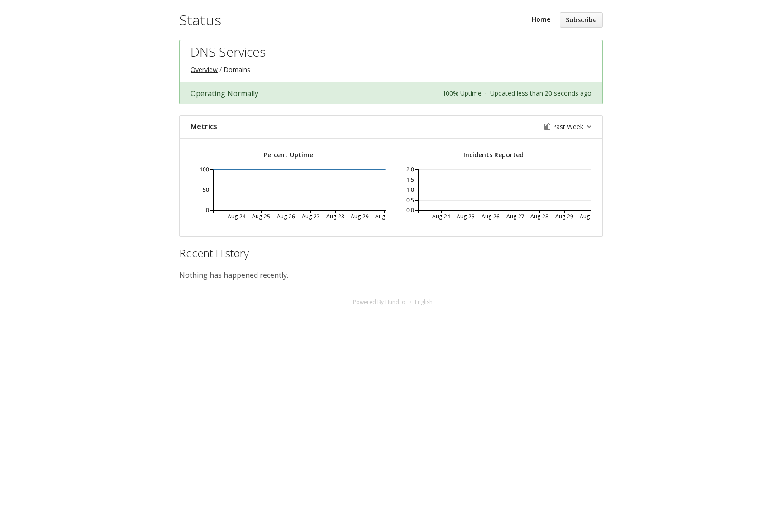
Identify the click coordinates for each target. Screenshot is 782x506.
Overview (204, 69)
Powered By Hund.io (379, 302)
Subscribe (581, 19)
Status (200, 19)
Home (541, 19)
